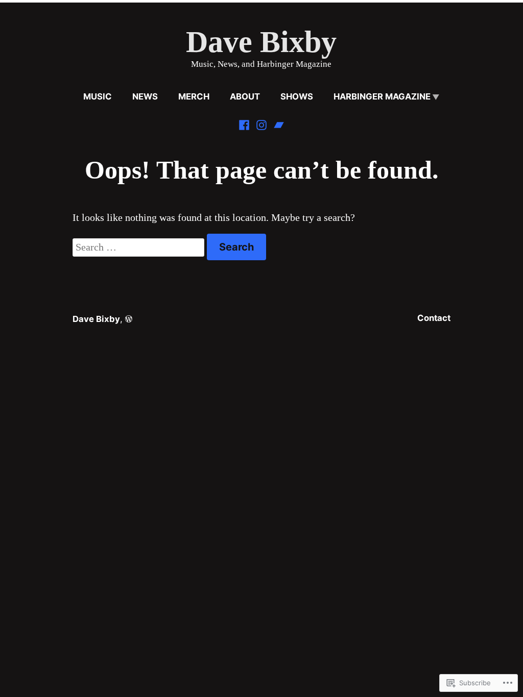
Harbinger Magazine (382, 96)
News (145, 96)
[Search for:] (140, 247)
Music (97, 96)
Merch (193, 96)
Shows (296, 96)
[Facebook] (245, 123)
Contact (433, 318)
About (245, 96)
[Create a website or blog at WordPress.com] (128, 319)
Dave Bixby (261, 42)
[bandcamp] (278, 123)
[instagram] (261, 123)
